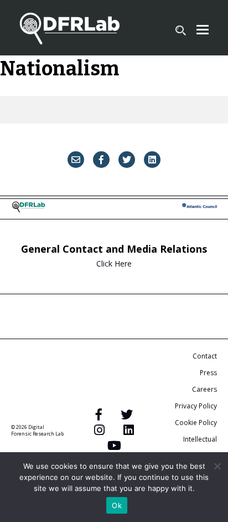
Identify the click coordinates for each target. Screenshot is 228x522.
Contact (205, 356)
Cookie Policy (196, 422)
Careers (204, 389)
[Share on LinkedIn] (152, 159)
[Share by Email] (76, 159)
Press (208, 372)
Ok (117, 505)
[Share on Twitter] (126, 159)
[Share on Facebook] (101, 159)
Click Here (114, 263)
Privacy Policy (196, 406)
